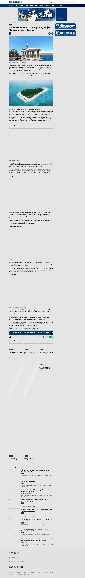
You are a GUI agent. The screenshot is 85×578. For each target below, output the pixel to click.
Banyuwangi (16, 328)
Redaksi (19, 572)
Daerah (41, 364)
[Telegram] (49, 337)
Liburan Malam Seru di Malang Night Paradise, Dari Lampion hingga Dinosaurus (46, 354)
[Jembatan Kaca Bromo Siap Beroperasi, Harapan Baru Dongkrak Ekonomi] (46, 361)
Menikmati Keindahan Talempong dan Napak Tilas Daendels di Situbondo (15, 460)
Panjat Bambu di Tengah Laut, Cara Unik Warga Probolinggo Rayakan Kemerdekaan (16, 354)
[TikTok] (22, 567)
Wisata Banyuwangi (26, 328)
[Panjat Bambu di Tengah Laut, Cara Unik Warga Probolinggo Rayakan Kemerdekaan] (16, 346)
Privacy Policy (39, 572)
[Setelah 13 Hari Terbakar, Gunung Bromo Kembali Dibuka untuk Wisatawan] (31, 346)
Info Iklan (24, 572)
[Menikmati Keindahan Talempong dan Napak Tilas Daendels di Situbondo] (16, 407)
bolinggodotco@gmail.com (17, 561)
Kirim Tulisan (31, 572)
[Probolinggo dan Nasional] (15, 2)
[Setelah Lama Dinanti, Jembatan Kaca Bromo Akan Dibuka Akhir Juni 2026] (14, 532)
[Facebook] (44, 337)
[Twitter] (47, 337)
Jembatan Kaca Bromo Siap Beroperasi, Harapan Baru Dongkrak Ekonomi (45, 369)
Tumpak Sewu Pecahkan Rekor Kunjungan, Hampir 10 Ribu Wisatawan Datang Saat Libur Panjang (36, 539)
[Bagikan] (52, 33)
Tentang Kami (12, 572)
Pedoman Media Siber (49, 572)
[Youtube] (17, 567)
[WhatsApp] (52, 337)
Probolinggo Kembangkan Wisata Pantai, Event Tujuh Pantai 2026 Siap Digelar (30, 460)
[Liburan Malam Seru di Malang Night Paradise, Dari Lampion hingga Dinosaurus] (46, 346)
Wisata (10, 24)
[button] (75, 2)
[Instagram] (15, 567)
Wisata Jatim (35, 328)
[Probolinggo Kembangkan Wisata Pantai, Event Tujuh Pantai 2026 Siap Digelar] (31, 407)
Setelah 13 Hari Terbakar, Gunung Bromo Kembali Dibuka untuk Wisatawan (29, 354)
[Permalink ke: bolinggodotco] (10, 33)
